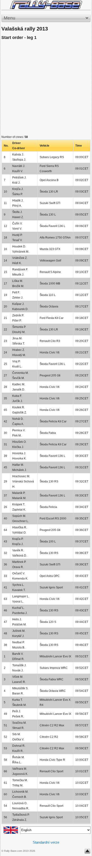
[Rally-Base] (46, 5)
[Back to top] (87, 852)
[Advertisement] (46, 88)
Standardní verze (46, 842)
